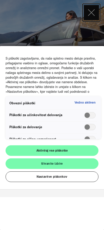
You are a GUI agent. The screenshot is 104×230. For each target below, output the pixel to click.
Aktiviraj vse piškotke (52, 150)
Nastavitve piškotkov (52, 176)
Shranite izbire (52, 163)
